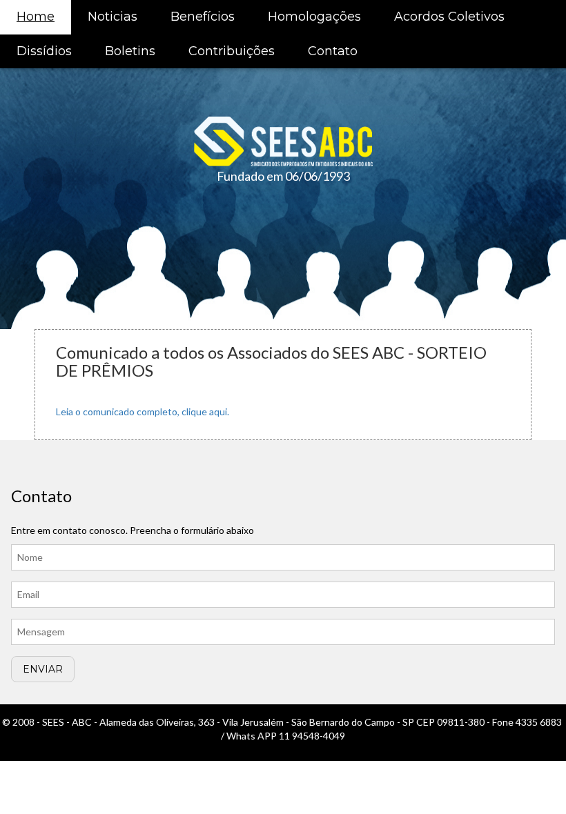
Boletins (130, 51)
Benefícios (202, 16)
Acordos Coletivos (449, 16)
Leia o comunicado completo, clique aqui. (142, 411)
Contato (333, 51)
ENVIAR (43, 669)
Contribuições (231, 51)
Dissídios (44, 51)
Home (36, 16)
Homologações (314, 16)
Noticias (112, 16)
